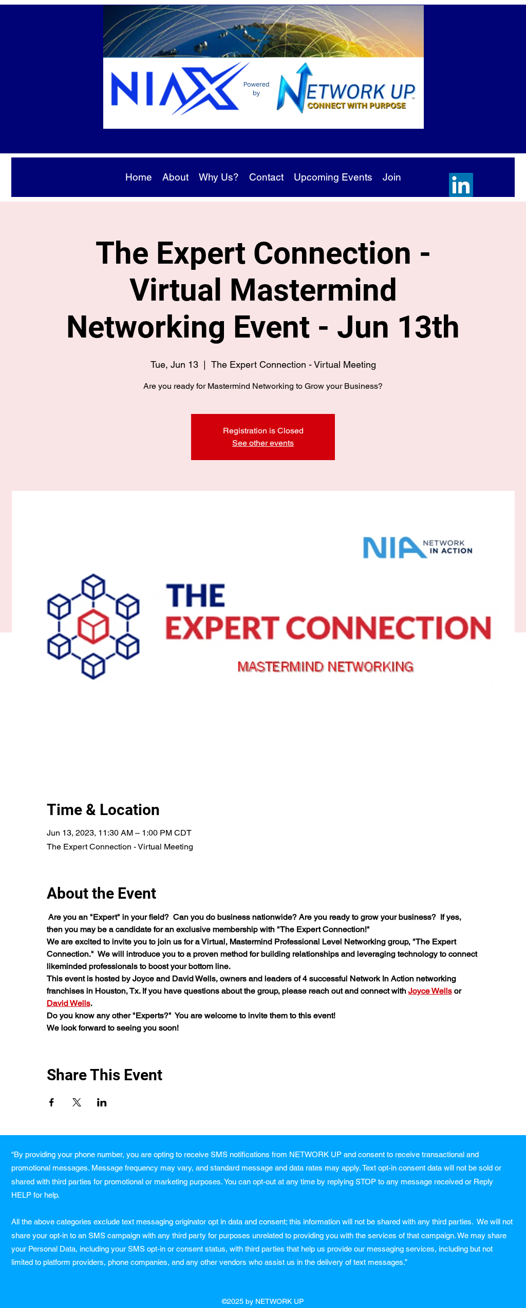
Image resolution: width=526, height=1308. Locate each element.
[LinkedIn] (461, 185)
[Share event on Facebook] (52, 1102)
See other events (263, 443)
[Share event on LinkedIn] (102, 1102)
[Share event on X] (77, 1102)
